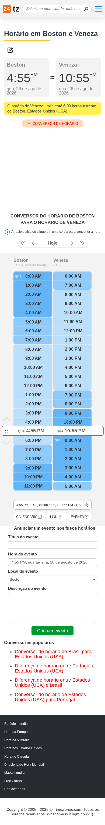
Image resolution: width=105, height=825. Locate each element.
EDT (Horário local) (29, 265)
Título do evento (23, 537)
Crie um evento (52, 630)
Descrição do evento (27, 588)
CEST (58, 265)
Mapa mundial (14, 773)
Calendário (26, 517)
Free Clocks (13, 781)
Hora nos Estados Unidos (23, 748)
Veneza (60, 260)
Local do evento (23, 571)
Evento (77, 517)
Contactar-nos (14, 789)
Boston (21, 260)
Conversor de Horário (55, 124)
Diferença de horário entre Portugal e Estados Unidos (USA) (54, 668)
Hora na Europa (16, 732)
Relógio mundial (16, 724)
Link (53, 517)
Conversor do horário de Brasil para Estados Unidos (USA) (53, 654)
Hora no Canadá (16, 756)
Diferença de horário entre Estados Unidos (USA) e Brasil (52, 682)
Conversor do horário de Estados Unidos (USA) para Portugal (50, 697)
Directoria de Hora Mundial (24, 764)
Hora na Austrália (17, 740)
